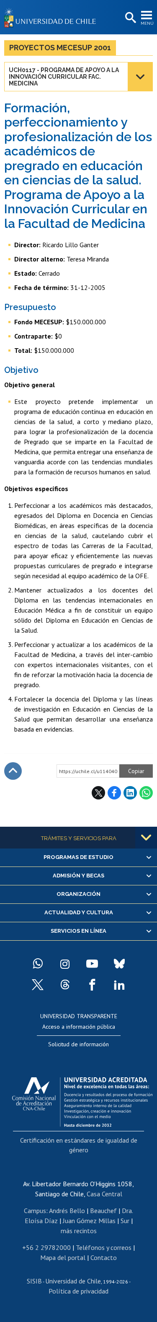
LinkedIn (130, 792)
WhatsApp (146, 792)
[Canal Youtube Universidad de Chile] (92, 963)
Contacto (103, 1257)
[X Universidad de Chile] (37, 984)
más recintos (79, 1230)
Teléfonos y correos (103, 1247)
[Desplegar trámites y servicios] (146, 838)
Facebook (114, 792)
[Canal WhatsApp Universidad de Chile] (37, 963)
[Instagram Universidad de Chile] (64, 963)
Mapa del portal (62, 1257)
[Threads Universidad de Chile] (64, 984)
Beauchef (103, 1210)
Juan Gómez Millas (89, 1220)
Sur (125, 1220)
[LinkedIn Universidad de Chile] (119, 984)
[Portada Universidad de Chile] (52, 17)
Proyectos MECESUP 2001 (60, 47)
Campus (35, 1210)
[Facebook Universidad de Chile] (92, 984)
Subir (13, 771)
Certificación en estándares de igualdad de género (78, 1145)
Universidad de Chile (73, 1281)
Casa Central (104, 1194)
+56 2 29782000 (46, 1247)
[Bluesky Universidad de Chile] (119, 963)
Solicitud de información (78, 1044)
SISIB (34, 1281)
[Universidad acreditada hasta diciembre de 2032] (82, 1100)
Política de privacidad (78, 1291)
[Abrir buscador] (130, 18)
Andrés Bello (67, 1210)
